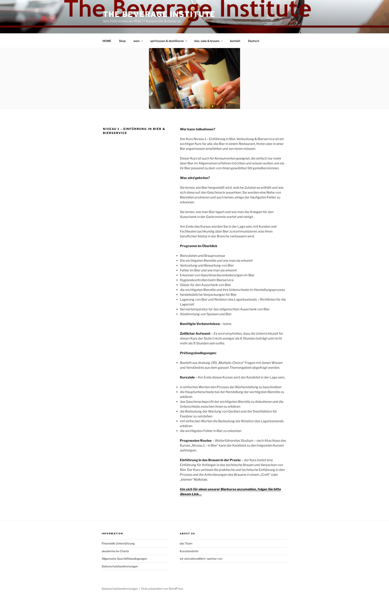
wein (136, 41)
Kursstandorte (189, 551)
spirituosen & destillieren (167, 41)
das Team (186, 543)
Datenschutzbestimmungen (120, 566)
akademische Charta (115, 551)
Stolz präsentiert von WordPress (162, 588)
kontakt (235, 41)
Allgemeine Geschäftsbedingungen (124, 558)
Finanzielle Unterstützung (118, 543)
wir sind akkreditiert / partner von (201, 558)
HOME (107, 41)
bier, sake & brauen (206, 41)
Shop (122, 41)
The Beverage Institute (159, 14)
